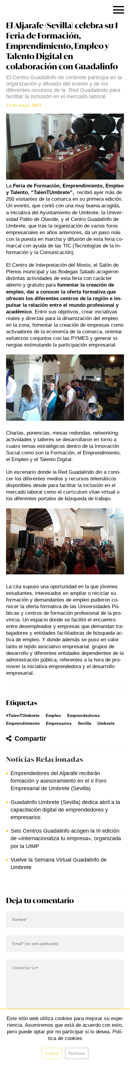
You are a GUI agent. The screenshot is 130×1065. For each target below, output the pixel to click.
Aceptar (52, 1053)
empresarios (59, 723)
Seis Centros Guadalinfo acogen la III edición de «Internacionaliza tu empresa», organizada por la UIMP (66, 838)
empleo (53, 715)
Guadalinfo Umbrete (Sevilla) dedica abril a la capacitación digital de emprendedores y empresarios (65, 809)
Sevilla (84, 723)
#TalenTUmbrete (23, 715)
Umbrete (106, 723)
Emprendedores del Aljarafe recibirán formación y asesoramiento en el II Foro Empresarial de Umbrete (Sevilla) (58, 780)
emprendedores (83, 715)
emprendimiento (23, 723)
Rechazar (76, 1053)
